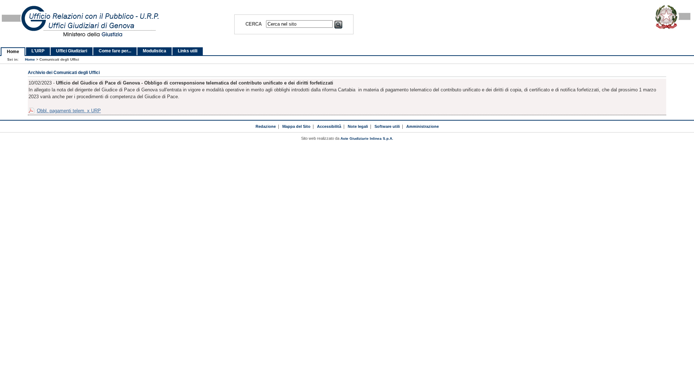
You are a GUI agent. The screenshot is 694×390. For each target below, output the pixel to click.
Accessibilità (329, 126)
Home (13, 51)
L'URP (37, 50)
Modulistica (154, 50)
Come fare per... (115, 50)
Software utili (387, 126)
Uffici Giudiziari (71, 50)
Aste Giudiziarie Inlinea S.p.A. (366, 138)
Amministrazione (422, 126)
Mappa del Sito (296, 126)
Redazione (266, 126)
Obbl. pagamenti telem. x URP (69, 110)
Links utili (187, 50)
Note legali (358, 126)
